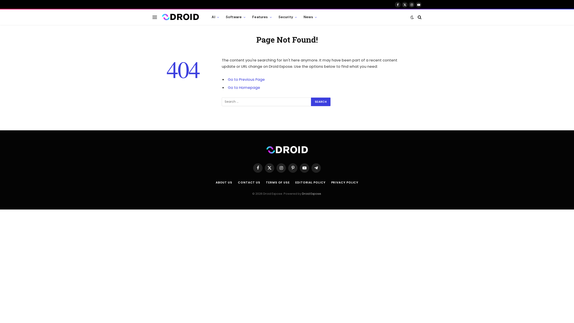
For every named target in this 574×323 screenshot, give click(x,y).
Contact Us (249, 182)
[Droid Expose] (180, 17)
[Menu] (154, 17)
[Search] (419, 17)
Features (260, 17)
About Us (224, 182)
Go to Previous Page (246, 79)
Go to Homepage (244, 87)
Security (285, 17)
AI (213, 17)
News (308, 17)
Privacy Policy (345, 182)
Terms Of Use (278, 182)
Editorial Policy (310, 182)
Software (234, 17)
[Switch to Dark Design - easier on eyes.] (412, 17)
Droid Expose (311, 194)
